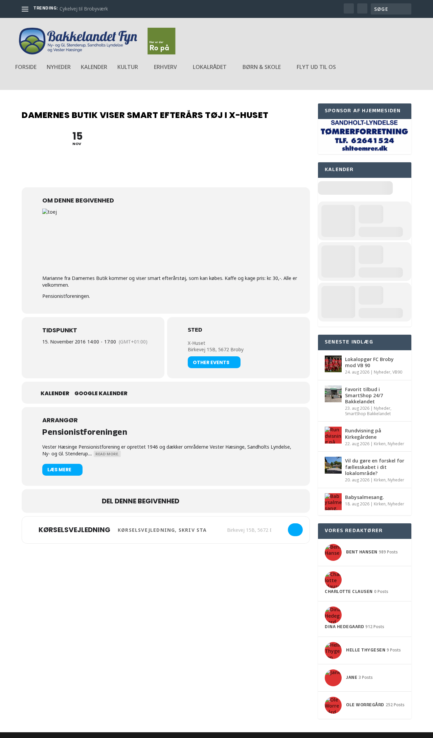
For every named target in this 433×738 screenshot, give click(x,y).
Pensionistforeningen (84, 433)
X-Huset (196, 343)
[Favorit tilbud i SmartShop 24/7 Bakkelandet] (333, 393)
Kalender (94, 67)
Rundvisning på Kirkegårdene (363, 433)
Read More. (107, 453)
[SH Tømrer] (364, 150)
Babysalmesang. (364, 497)
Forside (26, 67)
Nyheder (59, 67)
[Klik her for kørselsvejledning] (295, 529)
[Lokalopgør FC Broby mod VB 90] (333, 363)
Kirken (380, 444)
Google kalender (101, 393)
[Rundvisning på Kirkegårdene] (333, 435)
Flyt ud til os (316, 67)
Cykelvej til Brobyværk (84, 8)
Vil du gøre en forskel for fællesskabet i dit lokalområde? (374, 466)
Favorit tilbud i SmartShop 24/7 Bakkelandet (364, 395)
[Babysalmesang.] (333, 501)
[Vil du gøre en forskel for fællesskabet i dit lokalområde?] (333, 465)
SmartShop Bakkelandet (368, 413)
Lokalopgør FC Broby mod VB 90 (369, 362)
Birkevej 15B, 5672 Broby (216, 349)
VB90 (397, 372)
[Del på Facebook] (191, 501)
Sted (195, 331)
